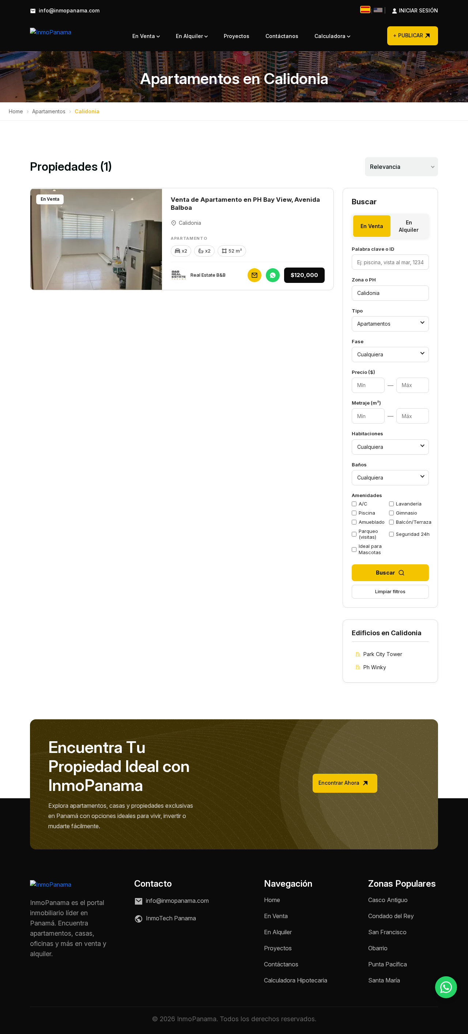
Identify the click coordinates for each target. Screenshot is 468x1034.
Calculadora (330, 36)
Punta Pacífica (387, 964)
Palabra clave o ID (373, 249)
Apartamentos (48, 111)
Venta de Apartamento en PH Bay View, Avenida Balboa (245, 203)
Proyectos (236, 36)
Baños (359, 464)
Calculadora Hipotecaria (295, 980)
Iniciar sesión (411, 11)
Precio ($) (363, 372)
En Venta (144, 36)
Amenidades (367, 495)
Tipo (357, 311)
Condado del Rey (391, 916)
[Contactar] (254, 275)
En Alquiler (190, 36)
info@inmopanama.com (68, 11)
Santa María (384, 980)
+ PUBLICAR (408, 35)
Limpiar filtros (390, 591)
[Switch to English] (378, 10)
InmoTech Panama (170, 918)
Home (16, 111)
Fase (357, 341)
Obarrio (378, 948)
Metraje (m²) (366, 403)
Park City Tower (382, 654)
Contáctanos (281, 36)
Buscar (385, 572)
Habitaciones (367, 433)
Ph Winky (374, 667)
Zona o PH (364, 280)
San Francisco (387, 932)
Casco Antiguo (388, 900)
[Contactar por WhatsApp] (446, 987)
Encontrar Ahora (339, 783)
